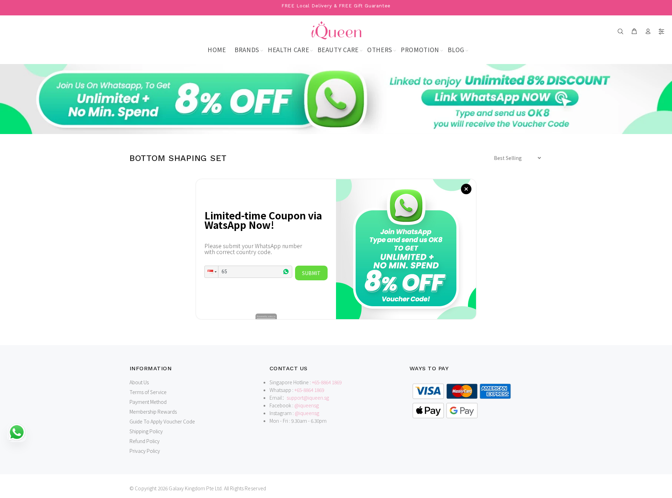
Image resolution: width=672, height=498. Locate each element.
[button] (211, 272)
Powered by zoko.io (266, 316)
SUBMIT (311, 272)
